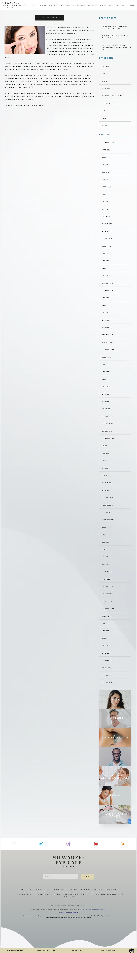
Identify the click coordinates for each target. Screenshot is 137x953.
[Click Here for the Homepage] (10, 5)
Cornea (105, 74)
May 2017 (105, 379)
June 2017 (105, 372)
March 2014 (106, 653)
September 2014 (108, 609)
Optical (52, 5)
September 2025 (108, 142)
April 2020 (105, 276)
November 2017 (107, 342)
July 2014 (105, 623)
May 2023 (105, 179)
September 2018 (108, 290)
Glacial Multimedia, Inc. (79, 906)
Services (43, 5)
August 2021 (106, 187)
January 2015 (106, 579)
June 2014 (105, 631)
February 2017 (107, 401)
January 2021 (106, 231)
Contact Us (92, 5)
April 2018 (105, 313)
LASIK (104, 111)
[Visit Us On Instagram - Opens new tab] (68, 844)
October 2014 (107, 601)
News (104, 118)
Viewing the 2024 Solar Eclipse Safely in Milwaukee (116, 37)
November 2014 (107, 594)
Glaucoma (106, 103)
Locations (81, 5)
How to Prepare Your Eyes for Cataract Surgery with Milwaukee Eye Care (116, 47)
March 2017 (106, 394)
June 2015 (105, 542)
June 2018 (105, 298)
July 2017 (105, 364)
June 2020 (105, 261)
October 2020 (107, 239)
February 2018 (107, 327)
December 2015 (107, 498)
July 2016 (105, 446)
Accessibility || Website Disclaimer (68, 912)
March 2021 (106, 216)
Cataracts (106, 66)
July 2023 (105, 165)
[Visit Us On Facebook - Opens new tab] (14, 844)
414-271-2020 (130, 5)
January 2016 (106, 490)
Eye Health (106, 88)
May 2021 (105, 202)
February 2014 (107, 660)
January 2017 (106, 409)
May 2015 (105, 549)
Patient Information (66, 5)
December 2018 (107, 283)
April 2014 (105, 646)
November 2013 (107, 683)
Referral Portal (106, 5)
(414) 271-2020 (83, 909)
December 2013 (107, 675)
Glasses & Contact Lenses (112, 96)
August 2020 (106, 246)
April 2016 (105, 468)
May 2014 (105, 638)
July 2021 (105, 194)
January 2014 (106, 668)
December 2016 (107, 416)
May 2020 (105, 268)
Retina (104, 125)
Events (104, 81)
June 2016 (105, 453)
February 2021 (107, 224)
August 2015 (106, 527)
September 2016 (108, 438)
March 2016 (106, 475)
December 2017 (107, 335)
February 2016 (107, 483)
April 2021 (105, 209)
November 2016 (107, 424)
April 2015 (105, 557)
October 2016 (107, 431)
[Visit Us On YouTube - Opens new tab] (95, 844)
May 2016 (105, 461)
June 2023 (105, 172)
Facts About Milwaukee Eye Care (97, 909)
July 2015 (105, 535)
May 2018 (105, 305)
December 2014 (107, 586)
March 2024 (106, 150)
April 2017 (105, 387)
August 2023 (106, 157)
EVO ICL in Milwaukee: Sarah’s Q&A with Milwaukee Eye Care (114, 27)
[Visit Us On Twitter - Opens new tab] (41, 844)
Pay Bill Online (119, 5)
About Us (22, 5)
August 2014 (106, 616)
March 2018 (106, 320)
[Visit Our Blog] (122, 844)
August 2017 (106, 357)
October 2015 (107, 512)
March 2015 (106, 564)
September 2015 (108, 520)
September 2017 (108, 350)
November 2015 (107, 505)
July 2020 (105, 253)
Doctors (33, 5)
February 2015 (107, 572)
